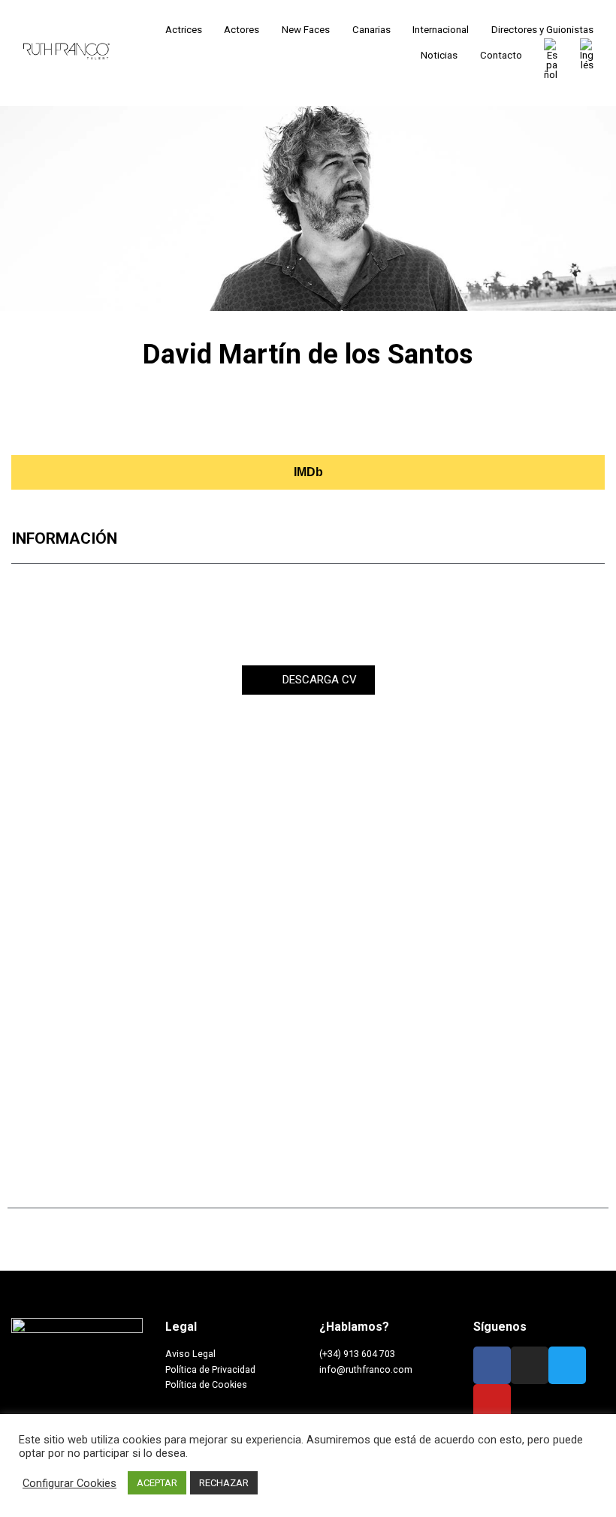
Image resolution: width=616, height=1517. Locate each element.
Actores (241, 29)
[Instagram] (47, 422)
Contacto (501, 55)
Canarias (371, 29)
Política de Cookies (206, 1384)
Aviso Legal (190, 1353)
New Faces (306, 29)
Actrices (183, 29)
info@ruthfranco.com (365, 1369)
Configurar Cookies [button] (69, 1483)
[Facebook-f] (492, 1365)
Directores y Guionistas (542, 29)
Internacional (440, 29)
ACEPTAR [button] (157, 1482)
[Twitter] (115, 422)
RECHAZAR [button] (224, 1482)
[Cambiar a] (550, 59)
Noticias (439, 55)
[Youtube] (149, 422)
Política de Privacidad (210, 1369)
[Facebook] (80, 422)
